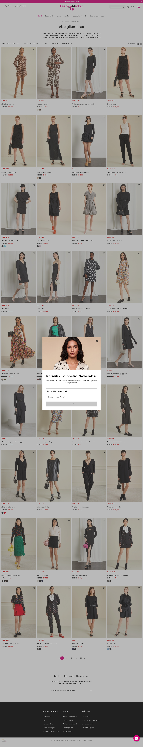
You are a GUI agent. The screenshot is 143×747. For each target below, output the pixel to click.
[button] (136, 738)
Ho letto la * (56, 397)
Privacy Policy (59, 397)
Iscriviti (71, 404)
